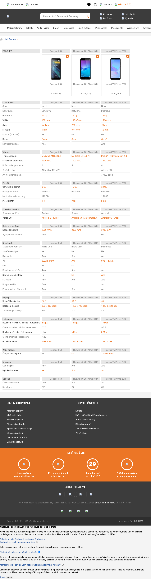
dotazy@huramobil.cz (105, 503)
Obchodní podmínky (16, 424)
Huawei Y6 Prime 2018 (115, 84)
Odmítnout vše (7, 539)
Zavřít (3, 577)
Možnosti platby (14, 415)
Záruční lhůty (82, 433)
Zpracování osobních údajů (19, 428)
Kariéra (79, 411)
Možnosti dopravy (15, 411)
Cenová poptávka (15, 442)
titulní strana (10, 39)
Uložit (9, 577)
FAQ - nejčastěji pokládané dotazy (91, 415)
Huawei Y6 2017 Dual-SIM (85, 84)
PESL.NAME (138, 521)
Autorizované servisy (85, 419)
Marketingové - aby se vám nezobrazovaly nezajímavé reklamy (30, 565)
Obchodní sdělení (15, 433)
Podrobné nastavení (24, 539)
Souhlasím (40, 539)
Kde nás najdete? (83, 424)
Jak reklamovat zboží (17, 437)
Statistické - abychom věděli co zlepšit (18, 552)
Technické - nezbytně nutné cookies (17, 542)
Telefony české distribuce (87, 428)
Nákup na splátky (15, 419)
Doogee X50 (56, 84)
